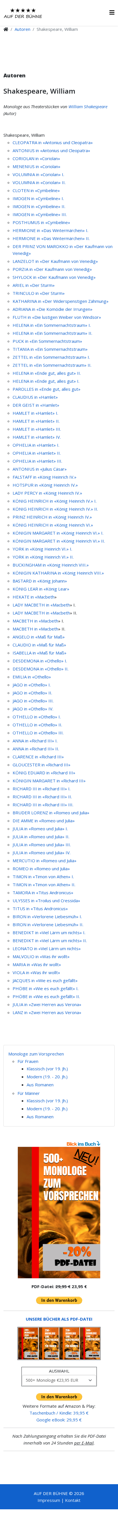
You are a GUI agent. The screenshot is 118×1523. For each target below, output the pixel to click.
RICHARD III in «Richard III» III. (43, 804)
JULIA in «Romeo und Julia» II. (41, 836)
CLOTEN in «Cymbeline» (36, 190)
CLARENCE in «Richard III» (38, 757)
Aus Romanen (40, 1084)
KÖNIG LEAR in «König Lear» (41, 589)
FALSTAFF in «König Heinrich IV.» (44, 477)
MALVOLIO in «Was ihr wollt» (41, 956)
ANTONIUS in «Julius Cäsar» (40, 469)
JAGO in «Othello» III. (33, 701)
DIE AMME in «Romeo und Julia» (44, 820)
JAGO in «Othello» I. (32, 685)
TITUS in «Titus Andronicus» (40, 908)
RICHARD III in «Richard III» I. (41, 788)
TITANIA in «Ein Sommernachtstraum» (50, 349)
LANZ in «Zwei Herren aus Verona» (47, 1012)
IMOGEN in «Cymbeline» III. (40, 214)
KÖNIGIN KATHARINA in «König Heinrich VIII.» (58, 573)
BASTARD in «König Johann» (40, 581)
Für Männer (28, 1093)
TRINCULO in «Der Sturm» (39, 293)
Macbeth (45, 597)
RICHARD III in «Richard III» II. (42, 796)
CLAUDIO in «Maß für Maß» (39, 645)
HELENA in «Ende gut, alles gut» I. (46, 381)
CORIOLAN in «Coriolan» (36, 158)
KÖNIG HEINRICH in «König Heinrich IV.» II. (55, 509)
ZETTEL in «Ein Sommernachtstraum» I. (51, 357)
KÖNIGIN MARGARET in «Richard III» (49, 780)
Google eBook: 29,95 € (59, 1420)
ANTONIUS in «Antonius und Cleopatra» (51, 150)
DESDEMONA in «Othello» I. (40, 661)
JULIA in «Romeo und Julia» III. (42, 844)
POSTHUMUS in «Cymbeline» (41, 222)
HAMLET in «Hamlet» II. (36, 421)
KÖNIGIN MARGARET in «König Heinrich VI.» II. (59, 541)
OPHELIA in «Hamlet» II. (37, 453)
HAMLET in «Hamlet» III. (37, 429)
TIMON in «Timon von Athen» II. (44, 884)
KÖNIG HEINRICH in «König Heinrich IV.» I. (55, 501)
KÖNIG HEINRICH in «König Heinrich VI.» (53, 525)
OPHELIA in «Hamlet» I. (36, 445)
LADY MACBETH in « (33, 605)
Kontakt (72, 1500)
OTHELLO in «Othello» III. (38, 733)
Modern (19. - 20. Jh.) (47, 1076)
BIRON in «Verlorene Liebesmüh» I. (47, 916)
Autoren (22, 29)
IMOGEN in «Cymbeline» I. (38, 198)
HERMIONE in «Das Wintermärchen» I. (50, 230)
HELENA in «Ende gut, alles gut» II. (47, 373)
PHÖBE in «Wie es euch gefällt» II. (46, 996)
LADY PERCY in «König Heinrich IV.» (47, 493)
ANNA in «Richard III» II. (36, 749)
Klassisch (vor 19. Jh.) (47, 1068)
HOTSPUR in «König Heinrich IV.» (45, 485)
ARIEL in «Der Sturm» (34, 285)
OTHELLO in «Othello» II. (37, 725)
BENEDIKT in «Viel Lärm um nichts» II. (50, 940)
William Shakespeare (87, 106)
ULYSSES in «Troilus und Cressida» (46, 900)
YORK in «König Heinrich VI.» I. (42, 549)
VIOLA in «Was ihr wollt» (36, 972)
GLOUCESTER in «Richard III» (41, 764)
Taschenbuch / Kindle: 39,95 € (59, 1413)
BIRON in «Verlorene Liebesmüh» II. (48, 924)
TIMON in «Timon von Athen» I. (43, 876)
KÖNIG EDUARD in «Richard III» (44, 772)
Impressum (49, 1500)
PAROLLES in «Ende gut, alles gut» (46, 389)
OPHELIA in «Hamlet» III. (37, 461)
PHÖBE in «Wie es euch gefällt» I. (45, 988)
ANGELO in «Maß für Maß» (39, 637)
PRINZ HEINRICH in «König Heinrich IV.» (52, 517)
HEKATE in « (25, 597)
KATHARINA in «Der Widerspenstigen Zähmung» (61, 301)
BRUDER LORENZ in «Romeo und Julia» (51, 812)
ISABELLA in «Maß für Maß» (39, 653)
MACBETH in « (27, 621)
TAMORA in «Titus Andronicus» (43, 892)
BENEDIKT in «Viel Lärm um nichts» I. (49, 932)
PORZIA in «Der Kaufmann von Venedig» (52, 269)
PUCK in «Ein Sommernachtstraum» (47, 341)
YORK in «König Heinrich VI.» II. (43, 557)
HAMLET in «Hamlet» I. (35, 413)
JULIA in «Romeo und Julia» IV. (41, 852)
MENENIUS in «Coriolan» (36, 166)
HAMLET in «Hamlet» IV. (37, 437)
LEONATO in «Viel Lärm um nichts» (47, 948)
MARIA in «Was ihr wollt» (37, 964)
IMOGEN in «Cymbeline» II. (39, 206)
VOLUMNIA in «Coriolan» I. (38, 174)
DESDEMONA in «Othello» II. (40, 669)
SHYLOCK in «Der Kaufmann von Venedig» (54, 277)
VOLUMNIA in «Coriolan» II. (39, 182)
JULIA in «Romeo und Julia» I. (40, 828)
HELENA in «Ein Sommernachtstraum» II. (52, 333)
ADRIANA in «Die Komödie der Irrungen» (53, 309)
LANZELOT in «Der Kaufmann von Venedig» (55, 261)
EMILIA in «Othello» (32, 677)
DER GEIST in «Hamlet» (36, 405)
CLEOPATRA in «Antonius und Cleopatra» (53, 142)
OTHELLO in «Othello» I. (37, 717)
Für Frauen (27, 1061)
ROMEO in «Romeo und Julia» (41, 868)
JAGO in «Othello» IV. (33, 709)
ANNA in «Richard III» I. (35, 741)
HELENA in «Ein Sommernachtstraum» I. (52, 325)
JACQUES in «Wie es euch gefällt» (45, 980)
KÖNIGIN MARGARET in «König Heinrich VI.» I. (58, 533)
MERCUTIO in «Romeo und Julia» (44, 860)
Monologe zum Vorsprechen (36, 1054)
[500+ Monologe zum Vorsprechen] (59, 1213)
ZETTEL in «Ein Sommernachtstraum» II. (52, 365)
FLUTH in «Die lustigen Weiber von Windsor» (57, 317)
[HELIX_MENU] (112, 12)
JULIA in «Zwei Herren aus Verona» (47, 1004)
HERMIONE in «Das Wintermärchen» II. (51, 238)
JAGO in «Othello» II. (32, 693)
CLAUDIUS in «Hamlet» (35, 397)
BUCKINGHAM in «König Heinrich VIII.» (51, 565)
